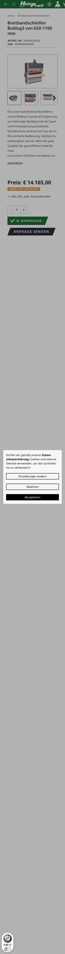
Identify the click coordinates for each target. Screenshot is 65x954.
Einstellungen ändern (33, 476)
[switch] (8, 949)
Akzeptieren (32, 497)
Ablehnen (32, 487)
